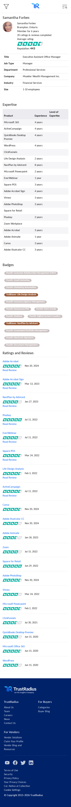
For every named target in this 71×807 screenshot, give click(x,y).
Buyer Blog (44, 711)
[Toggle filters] (6, 6)
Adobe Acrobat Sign (13, 379)
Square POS (9, 451)
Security (8, 774)
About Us (9, 707)
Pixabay (7, 415)
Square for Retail (12, 561)
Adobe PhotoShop (12, 575)
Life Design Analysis (13, 469)
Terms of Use (11, 770)
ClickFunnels (9, 618)
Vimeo (6, 590)
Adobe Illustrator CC (13, 519)
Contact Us (10, 723)
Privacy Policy (11, 778)
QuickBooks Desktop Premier (18, 632)
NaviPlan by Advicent (14, 397)
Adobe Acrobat (10, 361)
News (7, 719)
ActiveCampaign (11, 487)
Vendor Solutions (13, 737)
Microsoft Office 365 (14, 646)
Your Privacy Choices (15, 782)
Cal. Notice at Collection (17, 786)
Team (7, 711)
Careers (8, 715)
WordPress (8, 660)
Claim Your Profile (13, 741)
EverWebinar (10, 433)
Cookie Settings (12, 790)
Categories (44, 707)
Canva (6, 505)
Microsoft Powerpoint (14, 604)
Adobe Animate (11, 533)
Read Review (10, 370)
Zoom (6, 547)
